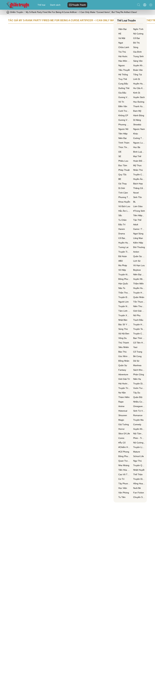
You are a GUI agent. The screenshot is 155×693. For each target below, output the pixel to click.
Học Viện (122, 488)
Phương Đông (124, 124)
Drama (121, 233)
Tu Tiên (121, 497)
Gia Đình (137, 52)
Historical (122, 411)
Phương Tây (124, 197)
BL (134, 202)
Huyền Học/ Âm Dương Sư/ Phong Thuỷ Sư (124, 242)
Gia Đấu (122, 92)
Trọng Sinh (138, 56)
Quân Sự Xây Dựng (139, 256)
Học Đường (138, 102)
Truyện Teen (139, 329)
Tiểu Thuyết (124, 70)
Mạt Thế (137, 156)
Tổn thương (139, 302)
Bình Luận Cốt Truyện (139, 152)
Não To (121, 288)
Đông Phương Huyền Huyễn (124, 456)
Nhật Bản (122, 320)
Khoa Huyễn (124, 202)
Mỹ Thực (137, 165)
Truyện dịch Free (139, 383)
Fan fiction (138, 492)
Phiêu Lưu (123, 161)
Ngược (121, 65)
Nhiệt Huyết (138, 470)
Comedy (137, 424)
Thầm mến (138, 283)
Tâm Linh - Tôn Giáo (124, 311)
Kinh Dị (136, 92)
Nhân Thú (138, 170)
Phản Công (138, 374)
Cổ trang (137, 352)
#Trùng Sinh (139, 211)
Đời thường (139, 247)
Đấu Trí (121, 224)
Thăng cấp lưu (139, 188)
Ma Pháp (122, 265)
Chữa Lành (123, 47)
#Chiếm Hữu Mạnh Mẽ (124, 447)
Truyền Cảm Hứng (139, 174)
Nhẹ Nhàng (123, 465)
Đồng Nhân (123, 361)
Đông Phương (124, 279)
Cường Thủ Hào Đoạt (139, 138)
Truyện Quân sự (139, 465)
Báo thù (122, 352)
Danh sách (55, 5)
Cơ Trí (121, 479)
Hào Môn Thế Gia (124, 61)
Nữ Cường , (139, 442)
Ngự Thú (137, 461)
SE (119, 156)
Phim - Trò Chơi (139, 438)
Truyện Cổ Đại (139, 333)
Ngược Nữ (123, 129)
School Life (138, 456)
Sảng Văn (138, 61)
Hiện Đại (122, 29)
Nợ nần (122, 392)
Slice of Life (124, 433)
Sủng (135, 47)
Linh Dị (136, 79)
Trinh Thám (123, 142)
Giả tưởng (123, 424)
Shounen (122, 415)
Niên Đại (122, 138)
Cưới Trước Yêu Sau (124, 111)
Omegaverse (139, 406)
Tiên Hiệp (122, 133)
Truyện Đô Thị (124, 297)
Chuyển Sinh (139, 497)
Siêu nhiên (123, 347)
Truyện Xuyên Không (124, 315)
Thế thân (138, 474)
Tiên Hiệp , (138, 215)
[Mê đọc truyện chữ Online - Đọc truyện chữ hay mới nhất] (17, 4)
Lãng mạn (138, 238)
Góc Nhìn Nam (124, 356)
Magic (121, 420)
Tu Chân (122, 220)
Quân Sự (122, 365)
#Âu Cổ (121, 442)
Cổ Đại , (122, 238)
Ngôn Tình (138, 29)
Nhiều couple (139, 402)
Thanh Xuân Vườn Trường (139, 106)
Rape (121, 402)
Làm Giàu (138, 206)
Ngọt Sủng (138, 233)
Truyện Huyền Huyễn (139, 324)
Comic (121, 438)
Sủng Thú (123, 329)
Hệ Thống (123, 74)
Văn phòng (123, 492)
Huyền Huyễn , (139, 288)
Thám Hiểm (124, 397)
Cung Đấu (123, 83)
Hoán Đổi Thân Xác (139, 161)
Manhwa (137, 365)
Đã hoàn (122, 256)
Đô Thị (136, 43)
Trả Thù (122, 52)
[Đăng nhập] (145, 5)
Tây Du (136, 392)
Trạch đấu (138, 320)
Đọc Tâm (122, 165)
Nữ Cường (138, 33)
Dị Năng (137, 120)
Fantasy (122, 370)
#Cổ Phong (123, 451)
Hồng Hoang (139, 483)
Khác (135, 133)
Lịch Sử (136, 261)
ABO (120, 261)
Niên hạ (137, 379)
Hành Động (138, 115)
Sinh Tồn (137, 197)
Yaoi (135, 347)
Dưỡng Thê (123, 88)
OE (119, 152)
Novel (136, 192)
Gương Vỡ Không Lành (124, 97)
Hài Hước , (123, 383)
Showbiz (137, 124)
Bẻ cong (137, 356)
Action (136, 252)
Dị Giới (121, 188)
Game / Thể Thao (139, 229)
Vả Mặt (121, 38)
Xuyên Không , (139, 429)
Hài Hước (122, 56)
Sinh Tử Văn (139, 411)
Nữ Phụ (136, 315)
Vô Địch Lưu (124, 206)
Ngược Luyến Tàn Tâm (139, 142)
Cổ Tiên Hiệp (139, 342)
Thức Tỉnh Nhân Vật (124, 147)
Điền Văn (122, 106)
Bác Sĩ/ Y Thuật (124, 324)
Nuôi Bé (137, 488)
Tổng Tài (137, 74)
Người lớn (123, 302)
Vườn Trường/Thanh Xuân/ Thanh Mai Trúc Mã (139, 388)
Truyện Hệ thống (139, 292)
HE (119, 33)
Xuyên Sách (139, 97)
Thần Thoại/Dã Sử (124, 292)
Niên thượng (139, 306)
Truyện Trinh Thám (124, 388)
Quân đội (137, 397)
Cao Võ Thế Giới (124, 474)
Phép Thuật (124, 170)
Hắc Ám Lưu (124, 211)
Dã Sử (136, 361)
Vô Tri (121, 102)
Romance (137, 415)
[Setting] (151, 5)
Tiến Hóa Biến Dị (124, 470)
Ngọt (120, 43)
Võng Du (122, 338)
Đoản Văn (138, 70)
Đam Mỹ (137, 111)
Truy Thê (122, 79)
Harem (121, 229)
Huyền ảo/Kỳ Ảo (139, 179)
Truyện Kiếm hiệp (124, 274)
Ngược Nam (139, 129)
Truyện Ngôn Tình (124, 306)
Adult (135, 224)
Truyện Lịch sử (139, 447)
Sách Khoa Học (139, 370)
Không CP (123, 115)
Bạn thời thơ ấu (139, 338)
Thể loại (41, 5)
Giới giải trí (124, 379)
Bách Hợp (138, 183)
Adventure (123, 374)
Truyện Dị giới (139, 479)
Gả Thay (122, 183)
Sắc (120, 215)
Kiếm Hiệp (138, 242)
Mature (136, 451)
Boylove (137, 270)
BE (119, 179)
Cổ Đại (136, 38)
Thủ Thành (123, 342)
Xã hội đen (123, 333)
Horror (121, 429)
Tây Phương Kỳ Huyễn (124, 483)
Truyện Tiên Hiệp (124, 252)
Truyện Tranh (79, 5)
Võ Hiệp (122, 270)
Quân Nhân (138, 297)
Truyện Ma (138, 420)
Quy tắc (122, 174)
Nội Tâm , (138, 433)
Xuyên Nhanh (139, 279)
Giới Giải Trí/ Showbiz (139, 311)
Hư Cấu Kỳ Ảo (139, 88)
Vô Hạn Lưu (139, 265)
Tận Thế (137, 220)
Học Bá (136, 147)
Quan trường (124, 461)
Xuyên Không (139, 65)
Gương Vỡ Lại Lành (124, 120)
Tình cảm (123, 192)
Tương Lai (123, 247)
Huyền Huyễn (139, 83)
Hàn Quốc (123, 283)
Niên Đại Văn (139, 274)
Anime (121, 406)
